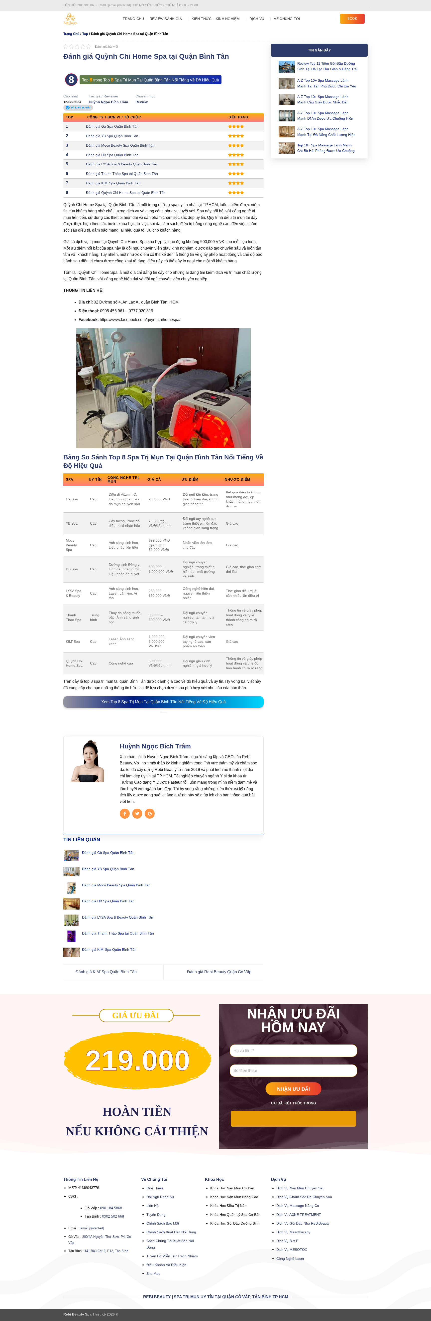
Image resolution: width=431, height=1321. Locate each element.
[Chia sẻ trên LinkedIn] (176, 720)
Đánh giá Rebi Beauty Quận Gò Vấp (219, 972)
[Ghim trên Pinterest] (170, 720)
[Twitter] (137, 814)
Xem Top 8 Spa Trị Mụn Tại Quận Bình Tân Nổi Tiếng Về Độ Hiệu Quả (163, 702)
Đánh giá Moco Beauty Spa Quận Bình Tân (120, 145)
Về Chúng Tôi (287, 19)
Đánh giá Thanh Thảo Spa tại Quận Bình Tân (122, 174)
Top (85, 34)
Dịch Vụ (256, 19)
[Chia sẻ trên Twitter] (157, 720)
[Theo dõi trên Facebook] (350, 5)
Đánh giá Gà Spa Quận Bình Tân (112, 126)
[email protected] (92, 1228)
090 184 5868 (111, 1208)
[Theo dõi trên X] (365, 5)
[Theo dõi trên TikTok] (360, 5)
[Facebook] (125, 814)
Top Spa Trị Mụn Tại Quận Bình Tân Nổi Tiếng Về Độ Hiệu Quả (161, 80)
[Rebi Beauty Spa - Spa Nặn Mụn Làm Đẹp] (89, 18)
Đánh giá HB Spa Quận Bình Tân (112, 155)
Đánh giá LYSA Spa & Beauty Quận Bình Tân (121, 164)
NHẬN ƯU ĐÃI (294, 1089)
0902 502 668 (113, 1216)
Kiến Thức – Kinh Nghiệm (216, 19)
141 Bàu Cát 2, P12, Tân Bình (106, 1251)
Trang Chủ (133, 19)
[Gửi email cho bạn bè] (164, 720)
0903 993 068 (86, 5)
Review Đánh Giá (166, 19)
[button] (332, 18)
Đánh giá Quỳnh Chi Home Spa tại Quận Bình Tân (126, 193)
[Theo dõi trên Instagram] (355, 5)
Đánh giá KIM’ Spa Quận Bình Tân (113, 183)
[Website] (150, 814)
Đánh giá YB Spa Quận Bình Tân (112, 136)
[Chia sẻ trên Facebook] (151, 720)
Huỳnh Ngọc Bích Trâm (108, 102)
